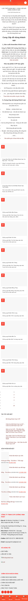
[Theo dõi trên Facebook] (2, 592)
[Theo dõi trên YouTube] (11, 592)
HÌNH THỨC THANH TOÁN (9, 588)
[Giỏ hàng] (25, 2)
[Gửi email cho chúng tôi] (5, 592)
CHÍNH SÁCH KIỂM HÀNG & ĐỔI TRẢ (12, 580)
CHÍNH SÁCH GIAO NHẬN (8, 577)
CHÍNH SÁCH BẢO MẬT (8, 582)
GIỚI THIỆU (4, 551)
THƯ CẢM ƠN (5, 585)
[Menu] (2, 3)
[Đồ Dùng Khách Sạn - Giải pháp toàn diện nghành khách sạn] (14, 2)
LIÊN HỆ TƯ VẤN (6, 554)
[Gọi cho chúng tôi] (8, 592)
